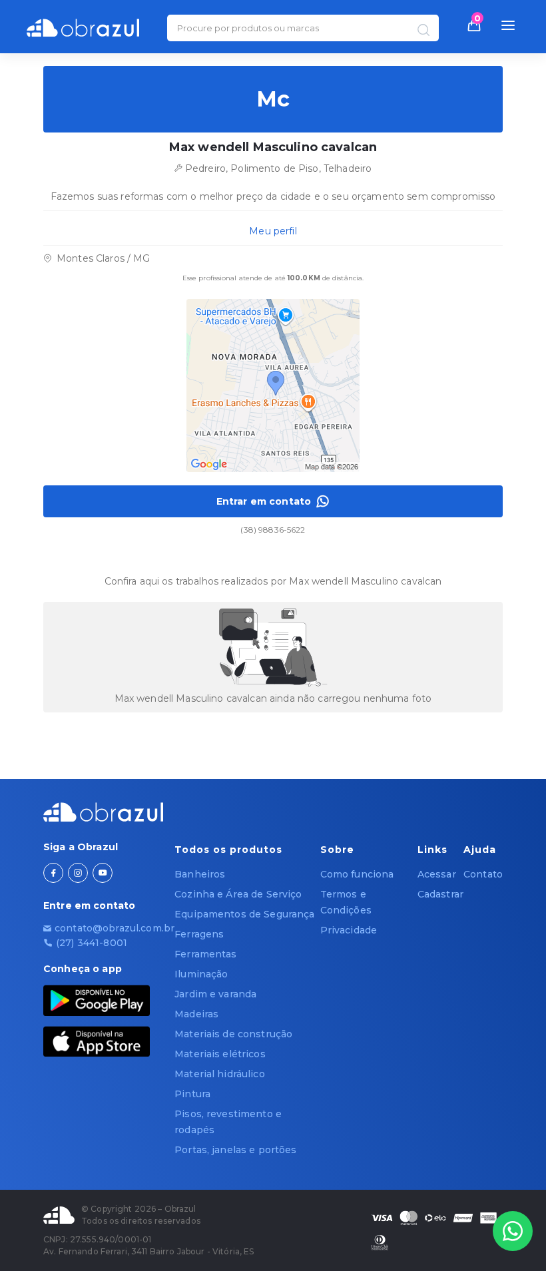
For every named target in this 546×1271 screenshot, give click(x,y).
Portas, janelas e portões (235, 1150)
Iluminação (201, 974)
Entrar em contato (263, 501)
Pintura (192, 1094)
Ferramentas (205, 954)
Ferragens (199, 934)
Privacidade (349, 930)
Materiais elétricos (220, 1054)
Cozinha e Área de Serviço (238, 894)
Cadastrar (440, 894)
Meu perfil (272, 231)
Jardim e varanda (215, 994)
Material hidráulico (219, 1074)
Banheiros (199, 874)
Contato (483, 874)
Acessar (436, 874)
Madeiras (196, 1014)
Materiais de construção (233, 1034)
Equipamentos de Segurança (244, 914)
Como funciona (357, 874)
